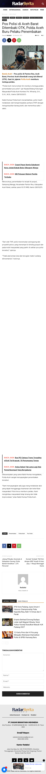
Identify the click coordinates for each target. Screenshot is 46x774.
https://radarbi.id (23, 590)
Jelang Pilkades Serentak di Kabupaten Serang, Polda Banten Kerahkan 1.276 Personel (12, 562)
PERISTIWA (25, 17)
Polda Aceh (25, 79)
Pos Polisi (30, 533)
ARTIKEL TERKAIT (9, 601)
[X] (9, 40)
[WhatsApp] (19, 40)
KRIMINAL (18, 17)
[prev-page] (3, 643)
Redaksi (9, 35)
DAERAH (12, 17)
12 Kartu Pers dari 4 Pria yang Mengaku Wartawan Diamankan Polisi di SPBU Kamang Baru (26, 634)
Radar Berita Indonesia (36, 17)
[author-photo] (23, 584)
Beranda (4, 14)
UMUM (4, 20)
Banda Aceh (7, 74)
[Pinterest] (14, 40)
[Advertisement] (23, 137)
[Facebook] (4, 40)
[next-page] (7, 643)
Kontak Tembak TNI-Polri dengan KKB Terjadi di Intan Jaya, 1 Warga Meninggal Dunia (34, 562)
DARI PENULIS (23, 601)
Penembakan (12, 533)
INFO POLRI (12, 14)
